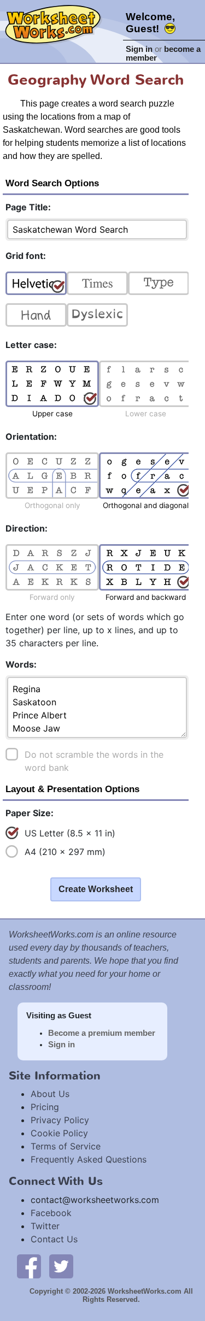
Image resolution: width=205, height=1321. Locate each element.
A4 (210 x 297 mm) (65, 851)
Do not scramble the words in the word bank (94, 761)
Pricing (45, 1106)
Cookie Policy (59, 1133)
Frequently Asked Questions (89, 1159)
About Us (50, 1093)
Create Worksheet (95, 889)
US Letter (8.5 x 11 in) (70, 833)
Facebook (51, 1212)
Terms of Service (66, 1146)
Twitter (45, 1225)
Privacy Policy (60, 1119)
